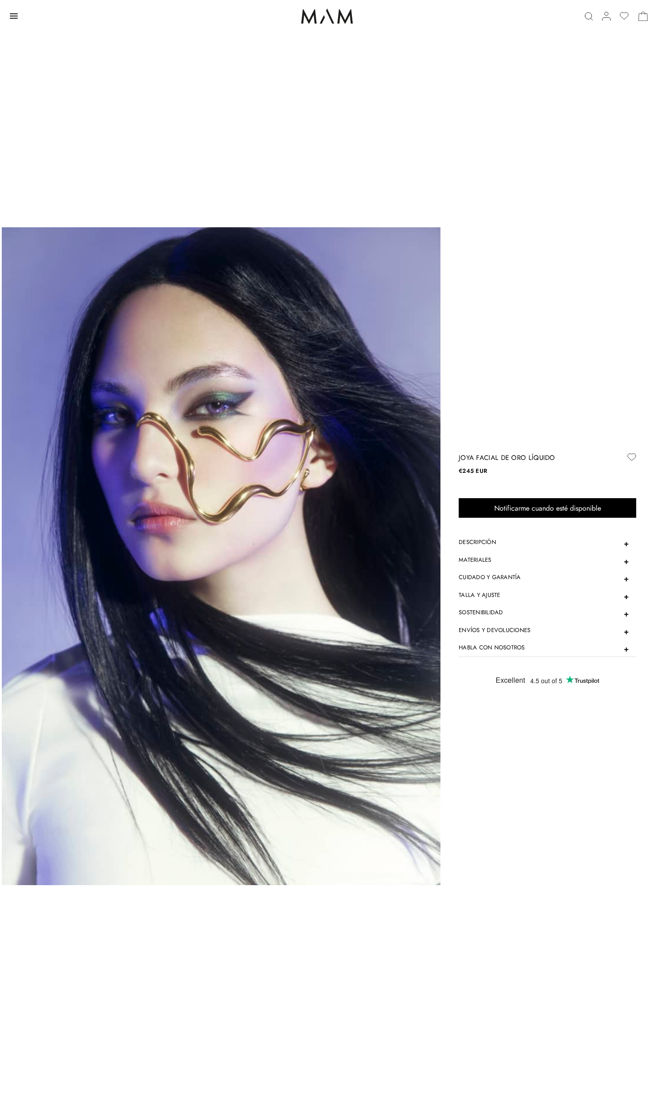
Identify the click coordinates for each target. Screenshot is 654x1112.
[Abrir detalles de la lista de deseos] (624, 16)
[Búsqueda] (588, 16)
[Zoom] (221, 555)
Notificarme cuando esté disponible (547, 508)
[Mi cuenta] (606, 16)
